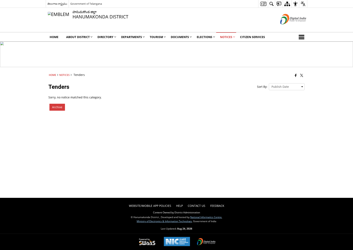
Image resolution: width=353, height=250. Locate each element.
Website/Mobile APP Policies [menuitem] (150, 206)
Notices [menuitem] (226, 37)
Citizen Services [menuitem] (252, 37)
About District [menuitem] (78, 37)
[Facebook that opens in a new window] (295, 75)
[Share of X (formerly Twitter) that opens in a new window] (301, 75)
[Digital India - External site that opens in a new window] (288, 28)
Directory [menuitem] (105, 37)
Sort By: (262, 87)
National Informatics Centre (206, 217)
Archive (57, 107)
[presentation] (287, 86)
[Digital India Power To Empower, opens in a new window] (206, 242)
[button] (302, 36)
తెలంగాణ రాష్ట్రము (57, 4)
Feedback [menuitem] (217, 206)
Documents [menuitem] (180, 37)
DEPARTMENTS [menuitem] (131, 37)
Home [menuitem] (54, 37)
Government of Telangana (86, 4)
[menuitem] (263, 4)
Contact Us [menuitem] (196, 206)
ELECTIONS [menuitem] (204, 37)
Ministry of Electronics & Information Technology (164, 221)
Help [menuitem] (179, 206)
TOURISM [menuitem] (156, 37)
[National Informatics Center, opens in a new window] (177, 242)
